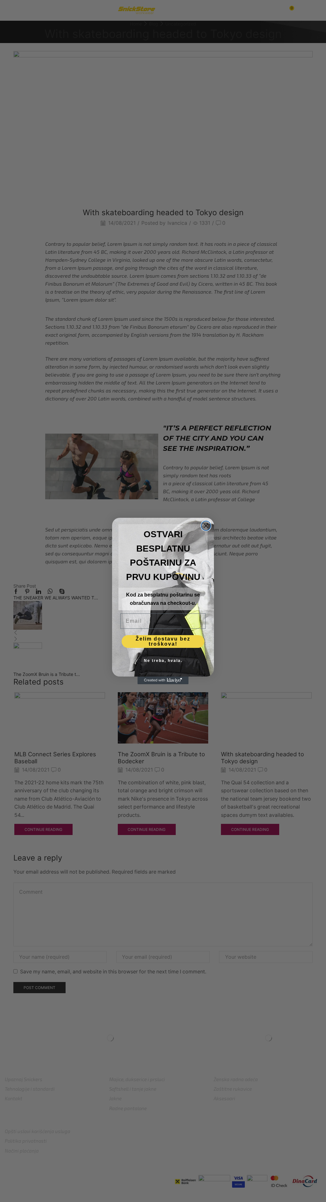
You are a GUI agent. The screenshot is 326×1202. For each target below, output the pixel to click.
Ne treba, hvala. (163, 660)
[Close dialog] (206, 526)
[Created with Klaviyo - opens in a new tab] (163, 680)
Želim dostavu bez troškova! (163, 641)
